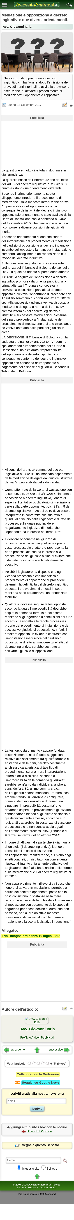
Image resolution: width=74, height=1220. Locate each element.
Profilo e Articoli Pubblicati (37, 1037)
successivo (56, 1049)
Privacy (32, 1187)
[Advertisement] (37, 143)
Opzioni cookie (48, 1187)
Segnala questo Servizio (40, 1145)
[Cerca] (65, 1160)
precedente (17, 1049)
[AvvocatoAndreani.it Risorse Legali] (37, 7)
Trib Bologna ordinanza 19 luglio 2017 (31, 936)
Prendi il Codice (39, 1131)
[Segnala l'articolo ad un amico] (65, 104)
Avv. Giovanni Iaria (17, 26)
